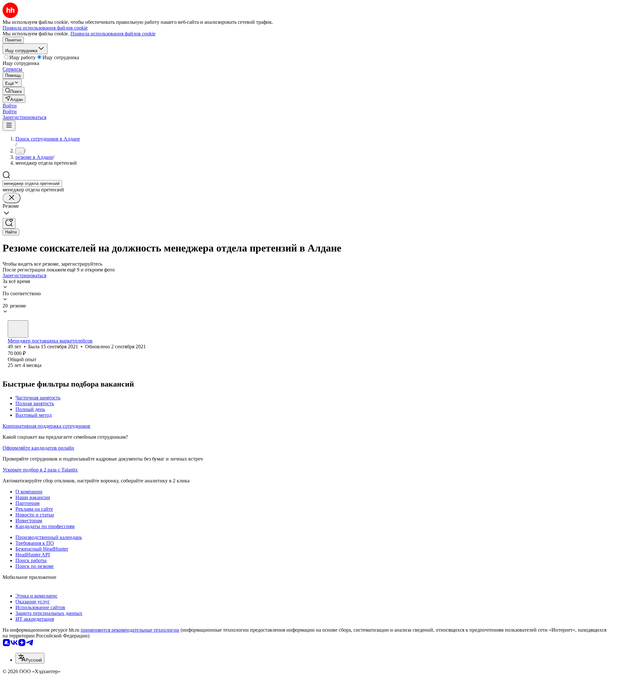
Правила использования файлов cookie (113, 33)
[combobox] (32, 183)
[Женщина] (18, 329)
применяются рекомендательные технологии (130, 630)
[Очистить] (12, 198)
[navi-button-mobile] (9, 125)
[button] (10, 105)
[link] (13, 91)
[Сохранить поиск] (9, 223)
